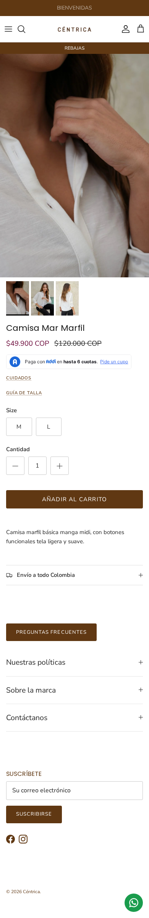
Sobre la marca (31, 690)
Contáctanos (26, 717)
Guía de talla (24, 393)
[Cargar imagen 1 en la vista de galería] (74, 165)
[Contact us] (134, 903)
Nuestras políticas (35, 662)
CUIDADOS (18, 378)
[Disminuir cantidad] (15, 466)
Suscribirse (34, 814)
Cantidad (18, 449)
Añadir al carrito (74, 499)
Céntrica (31, 892)
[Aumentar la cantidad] (59, 466)
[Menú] (8, 29)
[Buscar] (25, 29)
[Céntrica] (74, 29)
